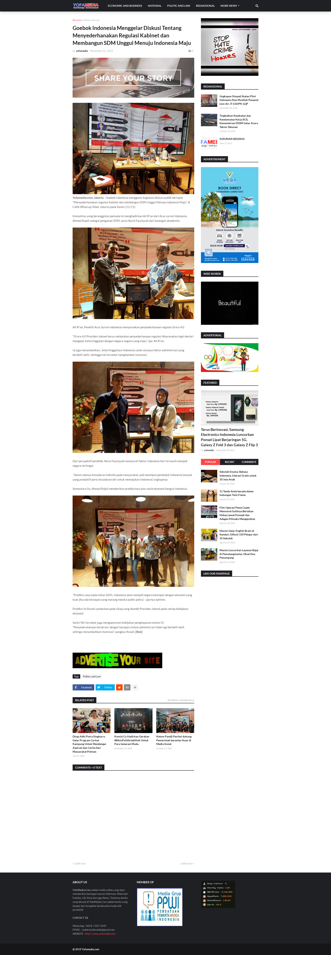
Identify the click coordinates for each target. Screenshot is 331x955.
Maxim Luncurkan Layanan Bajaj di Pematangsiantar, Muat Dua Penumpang (239, 553)
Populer (210, 461)
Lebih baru (80, 863)
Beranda (77, 20)
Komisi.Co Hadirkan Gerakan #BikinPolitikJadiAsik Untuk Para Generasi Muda (131, 740)
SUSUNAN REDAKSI (232, 138)
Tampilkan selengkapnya (180, 700)
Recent (229, 461)
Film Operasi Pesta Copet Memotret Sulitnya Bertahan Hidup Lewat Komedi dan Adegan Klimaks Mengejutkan (237, 513)
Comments (249, 461)
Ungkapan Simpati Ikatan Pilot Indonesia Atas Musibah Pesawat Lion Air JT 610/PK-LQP (239, 100)
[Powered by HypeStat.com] (218, 907)
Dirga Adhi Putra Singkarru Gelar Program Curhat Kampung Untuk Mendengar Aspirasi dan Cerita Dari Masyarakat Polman (89, 744)
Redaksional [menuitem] (205, 5)
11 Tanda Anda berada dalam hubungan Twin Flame (237, 492)
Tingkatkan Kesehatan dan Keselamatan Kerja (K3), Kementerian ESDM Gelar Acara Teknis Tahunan (239, 121)
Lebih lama (186, 863)
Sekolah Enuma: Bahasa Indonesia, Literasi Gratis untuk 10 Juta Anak (238, 475)
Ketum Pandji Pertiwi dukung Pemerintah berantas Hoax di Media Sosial (174, 740)
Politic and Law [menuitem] (178, 5)
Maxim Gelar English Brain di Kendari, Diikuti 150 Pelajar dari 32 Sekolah (239, 534)
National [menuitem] (154, 5)
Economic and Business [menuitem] (125, 5)
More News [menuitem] (228, 5)
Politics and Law (91, 20)
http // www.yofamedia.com (100, 933)
